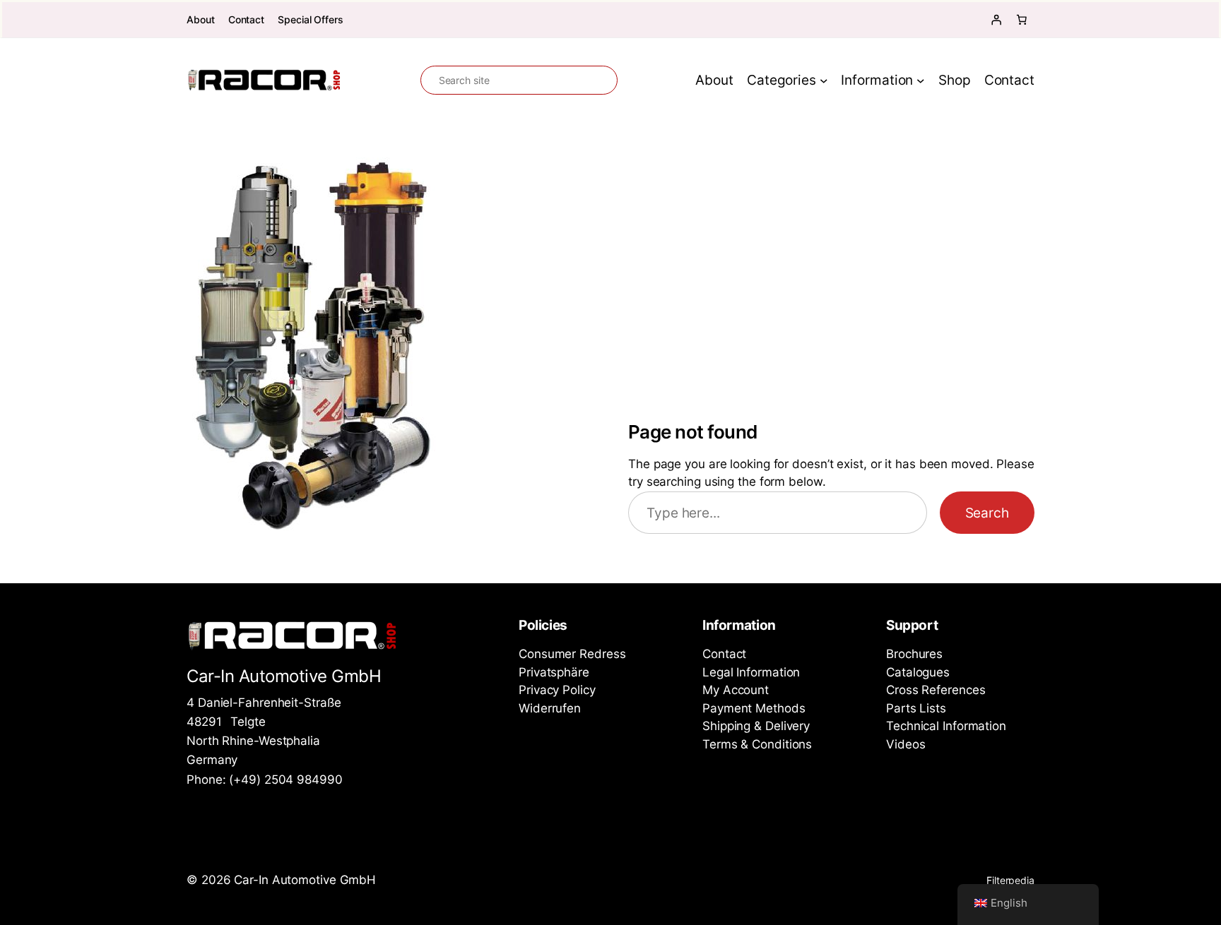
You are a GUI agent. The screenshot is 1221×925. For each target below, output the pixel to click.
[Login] (996, 19)
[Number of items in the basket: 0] (1021, 19)
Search (987, 512)
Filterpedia (1010, 880)
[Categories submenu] (824, 80)
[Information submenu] (920, 80)
